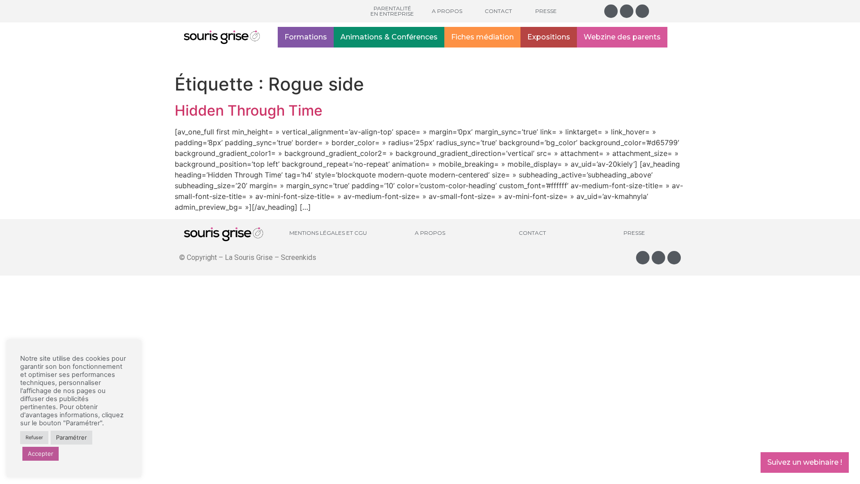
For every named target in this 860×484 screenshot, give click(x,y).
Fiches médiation (482, 37)
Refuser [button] (34, 437)
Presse (546, 11)
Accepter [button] (40, 453)
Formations (305, 37)
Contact (498, 11)
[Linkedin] (642, 11)
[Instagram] (611, 11)
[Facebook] (626, 11)
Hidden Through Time (248, 110)
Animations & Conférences (389, 37)
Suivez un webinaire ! (804, 462)
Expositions (548, 37)
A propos (447, 11)
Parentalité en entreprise (392, 11)
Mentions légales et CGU (328, 232)
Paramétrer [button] (71, 437)
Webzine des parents (622, 37)
